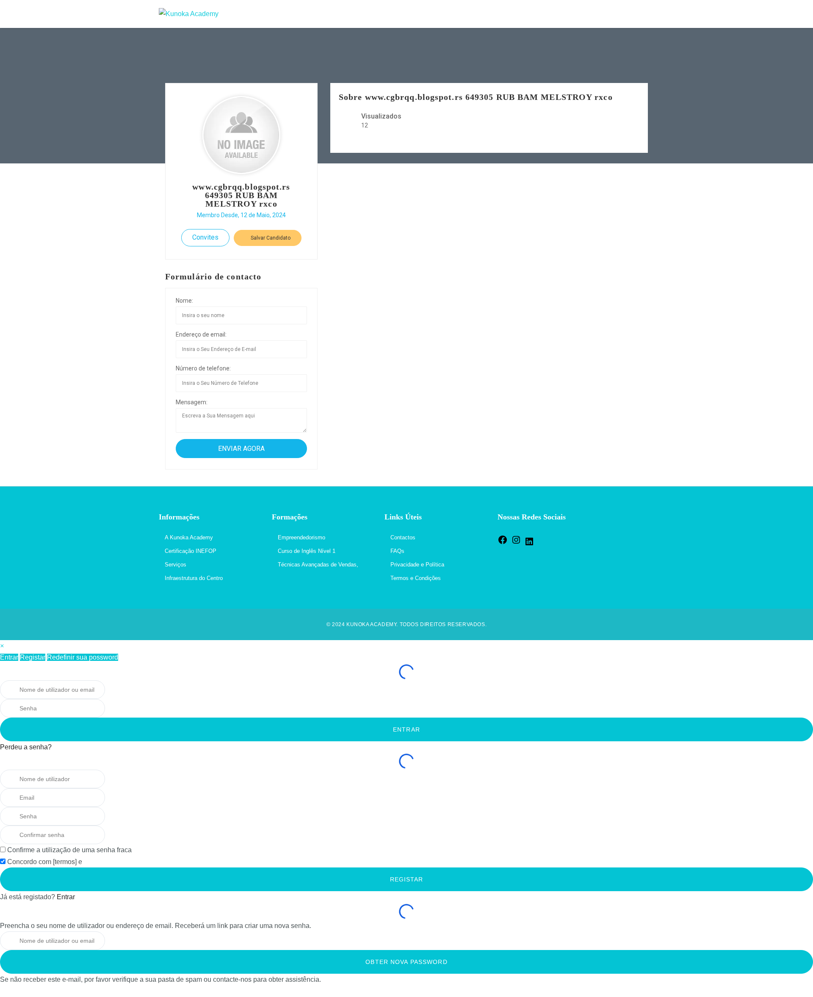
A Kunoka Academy (189, 537)
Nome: (184, 300)
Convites (205, 237)
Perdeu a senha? (26, 747)
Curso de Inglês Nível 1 (306, 551)
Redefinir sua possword (82, 657)
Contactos (402, 537)
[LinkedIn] (529, 544)
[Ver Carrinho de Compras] (627, 14)
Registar (32, 657)
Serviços (175, 564)
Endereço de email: (201, 334)
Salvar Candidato (269, 238)
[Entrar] (645, 14)
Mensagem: (191, 402)
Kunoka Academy (371, 624)
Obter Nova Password (406, 961)
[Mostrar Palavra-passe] (116, 708)
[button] (2, 645)
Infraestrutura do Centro (194, 578)
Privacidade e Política (417, 564)
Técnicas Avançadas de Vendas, (318, 564)
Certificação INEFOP (190, 551)
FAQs (397, 551)
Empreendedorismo (301, 537)
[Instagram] (516, 543)
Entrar (9, 657)
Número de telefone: (203, 368)
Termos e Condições (415, 578)
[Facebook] (503, 543)
